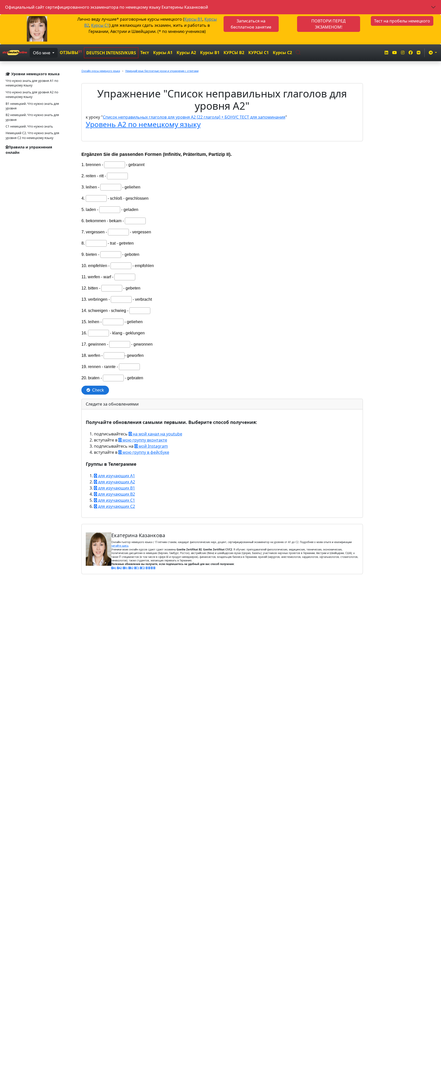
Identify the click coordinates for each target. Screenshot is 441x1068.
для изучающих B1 (116, 488)
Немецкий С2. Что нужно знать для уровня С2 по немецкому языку (32, 135)
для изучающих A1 (116, 476)
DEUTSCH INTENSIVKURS (111, 53)
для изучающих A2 (116, 482)
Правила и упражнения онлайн (29, 150)
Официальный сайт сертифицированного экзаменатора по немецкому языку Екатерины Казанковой (106, 7)
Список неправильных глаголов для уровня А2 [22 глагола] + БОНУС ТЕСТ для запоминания (194, 117)
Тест (144, 52)
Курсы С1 (100, 25)
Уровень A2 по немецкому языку (143, 124)
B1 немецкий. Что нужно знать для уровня (32, 106)
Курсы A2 (186, 52)
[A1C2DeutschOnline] (15, 53)
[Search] (298, 51)
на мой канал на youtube (157, 434)
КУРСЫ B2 (234, 52)
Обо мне (42, 53)
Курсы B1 (193, 19)
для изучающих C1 (116, 500)
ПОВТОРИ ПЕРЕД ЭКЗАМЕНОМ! (328, 24)
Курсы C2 (282, 52)
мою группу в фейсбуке (145, 452)
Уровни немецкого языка (34, 73)
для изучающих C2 (116, 506)
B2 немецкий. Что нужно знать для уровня (32, 117)
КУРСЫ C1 (258, 52)
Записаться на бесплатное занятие (251, 24)
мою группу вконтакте (144, 440)
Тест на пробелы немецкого (402, 21)
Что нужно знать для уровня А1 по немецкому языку (32, 83)
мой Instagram (153, 446)
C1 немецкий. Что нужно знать (29, 126)
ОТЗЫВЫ (71, 52)
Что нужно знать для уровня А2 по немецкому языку (32, 94)
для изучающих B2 (116, 494)
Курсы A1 (163, 52)
